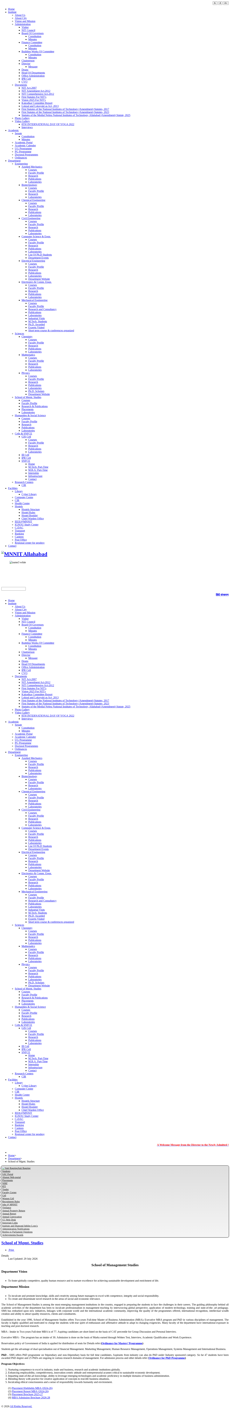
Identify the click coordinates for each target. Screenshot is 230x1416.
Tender (5, 1189)
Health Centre (22, 503)
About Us (20, 15)
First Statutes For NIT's (34, 97)
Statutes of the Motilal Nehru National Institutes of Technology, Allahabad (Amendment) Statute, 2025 (76, 115)
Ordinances (21, 157)
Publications (34, 178)
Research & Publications (35, 406)
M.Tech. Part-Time (38, 467)
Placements (28, 409)
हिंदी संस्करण (222, 594)
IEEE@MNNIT (23, 521)
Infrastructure (35, 476)
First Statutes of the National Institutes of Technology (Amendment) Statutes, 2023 (65, 112)
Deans (25, 69)
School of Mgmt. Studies (28, 397)
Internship (33, 473)
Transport (20, 530)
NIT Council (28, 30)
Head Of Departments (33, 72)
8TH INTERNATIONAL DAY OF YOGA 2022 (48, 124)
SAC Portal (7, 1174)
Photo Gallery (22, 118)
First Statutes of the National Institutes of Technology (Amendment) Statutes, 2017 (65, 109)
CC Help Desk (9, 1220)
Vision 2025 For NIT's (34, 100)
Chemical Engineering (33, 200)
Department (14, 160)
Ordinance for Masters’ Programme (122, 1343)
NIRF (5, 1183)
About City (21, 18)
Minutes (32, 39)
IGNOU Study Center (26, 524)
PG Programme (23, 151)
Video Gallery (22, 121)
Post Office (21, 539)
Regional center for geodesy (30, 542)
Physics (26, 373)
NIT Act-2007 (29, 87)
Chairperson (28, 60)
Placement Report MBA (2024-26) (30, 1391)
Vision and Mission (25, 21)
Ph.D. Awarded (36, 324)
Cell (4, 1195)
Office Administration (33, 75)
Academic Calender (25, 145)
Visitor (25, 27)
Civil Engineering (31, 218)
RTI (4, 1186)
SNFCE (26, 460)
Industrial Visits (36, 318)
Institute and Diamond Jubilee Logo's (20, 1226)
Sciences (19, 333)
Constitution (34, 36)
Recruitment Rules (11, 1201)
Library (19, 491)
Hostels (19, 506)
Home (11, 9)
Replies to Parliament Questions (17, 1232)
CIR (24, 485)
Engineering (21, 163)
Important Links (10, 1223)
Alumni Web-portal (11, 1177)
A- (215, 3)
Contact (32, 479)
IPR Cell (26, 78)
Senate (18, 133)
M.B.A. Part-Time (38, 470)
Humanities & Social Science (30, 415)
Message (33, 66)
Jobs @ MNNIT (10, 1204)
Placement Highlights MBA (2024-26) (32, 1388)
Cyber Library (29, 494)
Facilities (13, 488)
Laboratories (35, 181)
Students (6, 1171)
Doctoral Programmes (26, 154)
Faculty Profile (36, 172)
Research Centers (24, 482)
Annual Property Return (13, 1210)
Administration (23, 24)
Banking (19, 533)
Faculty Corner (9, 1192)
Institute (12, 12)
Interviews (27, 127)
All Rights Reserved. (21, 1406)
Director (26, 63)
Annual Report (9, 1213)
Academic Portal (23, 142)
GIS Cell (26, 436)
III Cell (25, 454)
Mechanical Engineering (34, 300)
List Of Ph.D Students (40, 254)
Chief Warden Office (33, 518)
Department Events (38, 257)
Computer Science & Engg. (36, 236)
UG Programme (23, 148)
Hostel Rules (28, 512)
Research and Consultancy (42, 309)
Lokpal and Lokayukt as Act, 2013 (40, 106)
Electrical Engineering (33, 260)
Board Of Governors (33, 33)
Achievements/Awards (12, 1235)
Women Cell (8, 1198)
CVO (24, 81)
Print (11, 1250)
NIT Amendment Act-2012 (36, 90)
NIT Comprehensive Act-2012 (38, 94)
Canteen (19, 536)
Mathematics (28, 354)
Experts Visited (36, 327)
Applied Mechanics (32, 166)
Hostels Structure (31, 509)
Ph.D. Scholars (36, 391)
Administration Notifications (15, 1229)
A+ (225, 3)
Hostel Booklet (30, 515)
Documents (21, 84)
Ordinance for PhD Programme (167, 1358)
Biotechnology (29, 184)
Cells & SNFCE (23, 433)
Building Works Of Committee (38, 51)
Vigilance (6, 1207)
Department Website (39, 279)
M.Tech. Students (37, 321)
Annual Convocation (12, 1216)
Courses (32, 169)
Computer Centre (24, 497)
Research (33, 175)
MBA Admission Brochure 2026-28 (31, 1397)
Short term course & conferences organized (51, 330)
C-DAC (19, 527)
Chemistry (27, 336)
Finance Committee (32, 42)
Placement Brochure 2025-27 (27, 1394)
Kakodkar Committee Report (37, 103)
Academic (13, 130)
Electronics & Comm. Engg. (37, 282)
